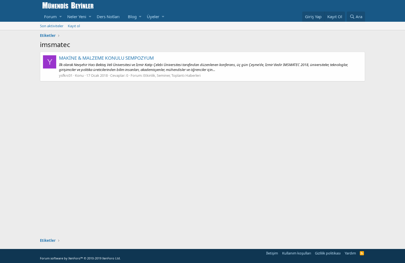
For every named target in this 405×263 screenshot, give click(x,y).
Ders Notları (108, 16)
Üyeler (153, 16)
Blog (132, 16)
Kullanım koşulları (296, 253)
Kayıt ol (74, 25)
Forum (50, 16)
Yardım (350, 253)
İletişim (272, 253)
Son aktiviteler (51, 25)
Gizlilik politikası (328, 253)
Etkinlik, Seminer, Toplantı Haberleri (172, 75)
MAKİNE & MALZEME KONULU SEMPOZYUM (106, 58)
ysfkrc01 (65, 75)
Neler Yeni (76, 16)
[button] (60, 17)
